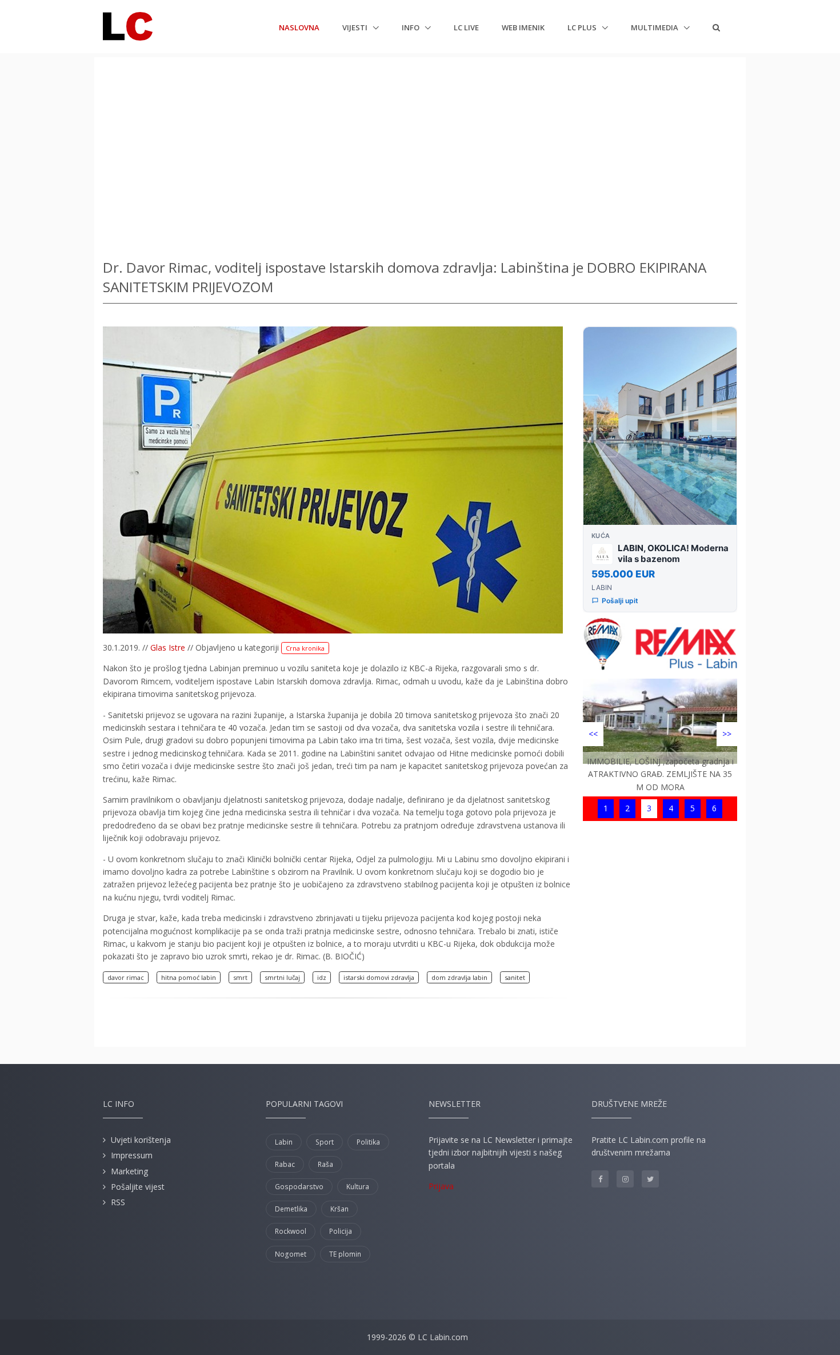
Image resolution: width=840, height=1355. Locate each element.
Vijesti (355, 27)
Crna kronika (305, 648)
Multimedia (655, 27)
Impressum (132, 1155)
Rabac (285, 1164)
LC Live (466, 27)
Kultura (357, 1186)
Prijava (441, 1186)
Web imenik (523, 27)
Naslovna (299, 27)
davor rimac (125, 977)
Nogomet (290, 1254)
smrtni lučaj (282, 977)
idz (321, 977)
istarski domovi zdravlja (378, 977)
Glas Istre (167, 647)
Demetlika (291, 1209)
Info (411, 27)
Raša (325, 1164)
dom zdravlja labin (459, 977)
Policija (340, 1231)
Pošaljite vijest (138, 1186)
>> (726, 733)
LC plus (582, 27)
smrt (240, 977)
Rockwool (290, 1231)
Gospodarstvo (299, 1186)
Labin (284, 1142)
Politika (368, 1142)
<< (593, 733)
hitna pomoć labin (188, 977)
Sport (324, 1142)
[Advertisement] (420, 154)
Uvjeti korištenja (141, 1139)
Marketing (129, 1171)
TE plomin (345, 1254)
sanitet (515, 977)
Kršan (339, 1209)
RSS (118, 1202)
